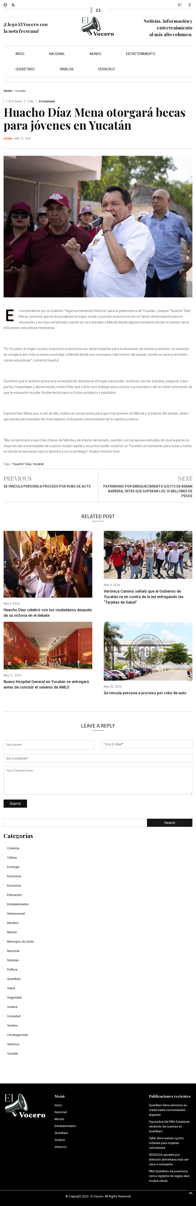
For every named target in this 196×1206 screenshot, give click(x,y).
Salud (11, 988)
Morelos (13, 923)
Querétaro (25, 69)
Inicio (20, 54)
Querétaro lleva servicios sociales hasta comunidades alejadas (168, 1110)
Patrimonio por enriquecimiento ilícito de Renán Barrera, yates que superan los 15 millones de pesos (147, 491)
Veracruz (106, 69)
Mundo (95, 54)
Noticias (13, 960)
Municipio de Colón (20, 941)
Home (8, 91)
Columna (13, 848)
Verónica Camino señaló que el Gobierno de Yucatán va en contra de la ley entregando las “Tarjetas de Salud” (144, 597)
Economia (14, 885)
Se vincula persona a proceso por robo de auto (47, 486)
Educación (14, 895)
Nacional (57, 54)
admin (8, 138)
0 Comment (47, 101)
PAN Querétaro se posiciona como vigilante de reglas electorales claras (169, 1176)
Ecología (13, 867)
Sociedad (14, 1016)
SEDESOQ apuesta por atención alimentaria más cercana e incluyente (169, 1159)
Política (12, 969)
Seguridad (14, 997)
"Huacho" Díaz (22, 464)
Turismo (12, 1025)
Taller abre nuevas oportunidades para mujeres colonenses (167, 1143)
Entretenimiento (140, 54)
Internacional (16, 913)
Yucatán (20, 91)
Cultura (12, 857)
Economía (14, 876)
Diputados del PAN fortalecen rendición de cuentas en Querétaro (169, 1126)
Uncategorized (17, 1035)
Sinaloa (66, 69)
